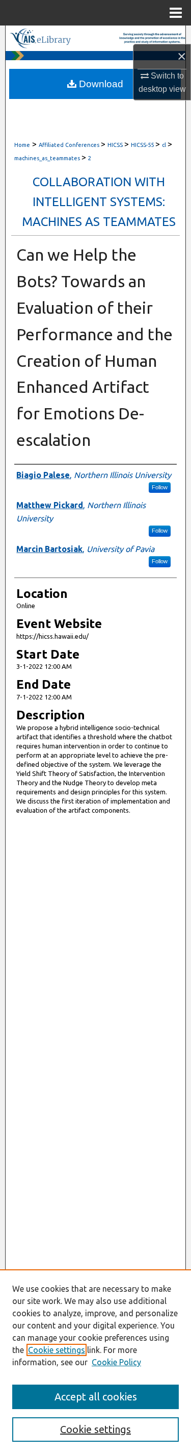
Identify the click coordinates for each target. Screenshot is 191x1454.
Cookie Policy (116, 1362)
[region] (95, 1361)
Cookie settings (56, 1350)
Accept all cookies (95, 1396)
